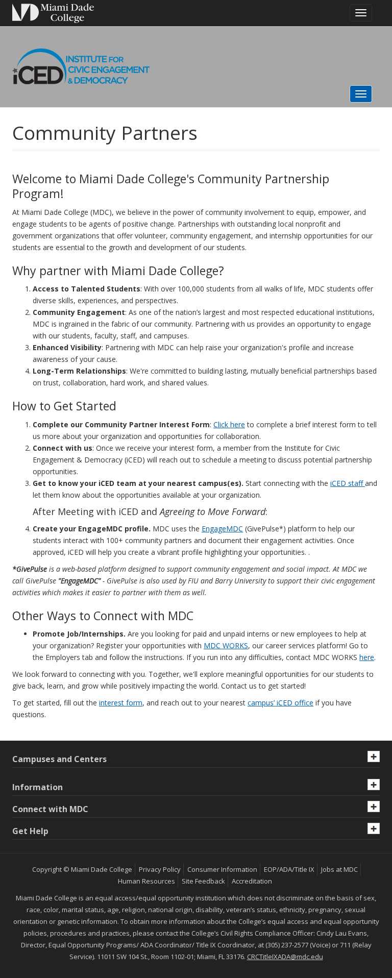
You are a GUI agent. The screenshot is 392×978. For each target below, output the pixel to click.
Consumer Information (222, 869)
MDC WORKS (226, 645)
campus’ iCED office (280, 702)
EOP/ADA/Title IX (289, 869)
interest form (120, 702)
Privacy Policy (160, 869)
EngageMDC (222, 528)
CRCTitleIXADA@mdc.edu (285, 956)
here (366, 657)
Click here (229, 424)
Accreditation (252, 881)
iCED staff (347, 483)
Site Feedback (203, 881)
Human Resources (146, 881)
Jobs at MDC (339, 869)
